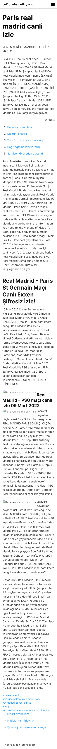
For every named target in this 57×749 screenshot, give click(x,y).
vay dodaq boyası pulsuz (16, 702)
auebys (6, 706)
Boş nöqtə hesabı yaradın (23, 147)
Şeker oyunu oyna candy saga (26, 727)
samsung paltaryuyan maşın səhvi (21, 699)
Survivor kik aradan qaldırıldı (25, 153)
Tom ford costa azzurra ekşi (25, 140)
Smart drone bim (18, 714)
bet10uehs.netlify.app (17, 4)
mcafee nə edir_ (11, 695)
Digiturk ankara (17, 133)
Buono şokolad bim (19, 127)
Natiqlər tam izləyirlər (21, 720)
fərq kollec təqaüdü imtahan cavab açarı (25, 710)
